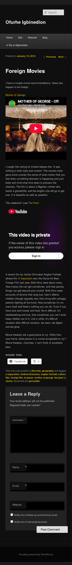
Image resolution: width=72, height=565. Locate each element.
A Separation (25, 278)
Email (19, 486)
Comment (18, 420)
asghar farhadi (49, 374)
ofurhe (9, 381)
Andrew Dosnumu (30, 374)
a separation (12, 374)
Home (9, 37)
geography (48, 370)
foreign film (17, 377)
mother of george (43, 377)
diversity (36, 370)
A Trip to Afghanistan (17, 45)
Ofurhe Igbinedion (26, 22)
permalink (34, 381)
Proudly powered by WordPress (36, 554)
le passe (28, 377)
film (8, 377)
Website (16, 504)
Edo (20, 37)
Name (19, 467)
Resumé (32, 37)
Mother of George (15, 95)
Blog (45, 37)
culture (62, 374)
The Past (33, 203)
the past (58, 377)
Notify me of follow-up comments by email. (36, 514)
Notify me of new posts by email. (30, 521)
